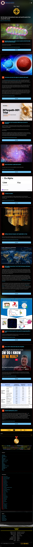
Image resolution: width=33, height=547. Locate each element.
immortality (4, 448)
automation (3, 468)
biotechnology (25, 445)
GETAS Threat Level (16, 529)
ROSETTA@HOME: (11, 539)
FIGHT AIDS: (12, 537)
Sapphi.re (13, 543)
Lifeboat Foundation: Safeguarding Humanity (14, 3)
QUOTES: (18, 540)
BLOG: (17, 534)
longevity (22, 448)
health (22, 447)
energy (9, 291)
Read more (16, 50)
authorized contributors (7, 20)
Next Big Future (4, 518)
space (9, 96)
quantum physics (12, 239)
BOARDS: (18, 535)
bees (2, 469)
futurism (9, 200)
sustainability (18, 449)
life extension (14, 47)
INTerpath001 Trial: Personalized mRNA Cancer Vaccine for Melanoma (16, 123)
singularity (14, 449)
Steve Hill (4, 500)
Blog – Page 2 (16, 6)
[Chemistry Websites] (16, 440)
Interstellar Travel (8, 448)
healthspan (25, 447)
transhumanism (25, 449)
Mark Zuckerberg (4, 461)
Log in (2, 20)
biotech (22, 445)
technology (21, 449)
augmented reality (4, 467)
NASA (24, 448)
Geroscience (3, 515)
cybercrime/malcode (10, 376)
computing (9, 239)
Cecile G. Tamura (6, 200)
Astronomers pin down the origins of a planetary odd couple (16, 77)
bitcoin (28, 445)
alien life (3, 463)
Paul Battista (5, 169)
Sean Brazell (5, 499)
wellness (28, 449)
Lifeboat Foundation (6, 543)
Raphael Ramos (5, 497)
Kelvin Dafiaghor (5, 485)
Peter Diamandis (4, 456)
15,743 (21, 430)
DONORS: (14, 535)
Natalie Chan (5, 337)
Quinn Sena (4, 479)
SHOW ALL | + (3, 509)
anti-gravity (3, 464)
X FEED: (11, 534)
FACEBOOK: (11, 532)
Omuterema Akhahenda (6, 489)
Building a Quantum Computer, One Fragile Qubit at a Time (16, 234)
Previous (9, 430)
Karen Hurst (4, 486)
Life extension (15, 448)
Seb (3, 502)
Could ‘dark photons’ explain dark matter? (13, 164)
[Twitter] (23, 543)
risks (12, 449)
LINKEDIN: (12, 533)
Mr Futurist (3, 517)
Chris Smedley (5, 508)
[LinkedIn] (24, 543)
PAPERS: (18, 539)
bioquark (18, 445)
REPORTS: (18, 537)
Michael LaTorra (5, 239)
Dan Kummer (5, 488)
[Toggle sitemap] (30, 2)
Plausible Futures (4, 519)
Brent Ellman (5, 501)
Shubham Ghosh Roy (6, 47)
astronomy (3, 466)
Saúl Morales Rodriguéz (6, 477)
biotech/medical (11, 47)
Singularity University (5, 460)
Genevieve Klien (5, 476)
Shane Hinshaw (5, 496)
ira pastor (11, 448)
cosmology (8, 169)
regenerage (5, 449)
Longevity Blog (4, 516)
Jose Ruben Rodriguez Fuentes (7, 487)
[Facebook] (21, 543)
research (11, 449)
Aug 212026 (3, 41)
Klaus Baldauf (5, 490)
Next (24, 430)
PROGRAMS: (18, 538)
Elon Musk (3, 459)
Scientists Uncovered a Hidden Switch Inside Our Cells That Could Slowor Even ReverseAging (17, 41)
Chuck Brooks (5, 376)
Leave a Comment (18, 47)
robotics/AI (9, 421)
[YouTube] (26, 543)
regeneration (9, 449)
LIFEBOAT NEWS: (18, 532)
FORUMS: (14, 540)
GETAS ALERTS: (18, 533)
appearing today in (13, 80)
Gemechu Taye (5, 484)
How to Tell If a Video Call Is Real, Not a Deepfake (14, 347)
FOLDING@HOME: (11, 538)
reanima (30, 448)
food (10, 291)
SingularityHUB (4, 520)
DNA (2, 457)
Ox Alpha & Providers (9, 193)
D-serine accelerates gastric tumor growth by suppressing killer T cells (18, 331)
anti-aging (8, 445)
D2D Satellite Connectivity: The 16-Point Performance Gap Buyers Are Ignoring (17, 267)
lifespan (19, 448)
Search (31, 435)
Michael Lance (5, 503)
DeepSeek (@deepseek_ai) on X (11, 410)
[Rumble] (27, 543)
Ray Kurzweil (4, 458)
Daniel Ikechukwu (6, 291)
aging (3, 445)
